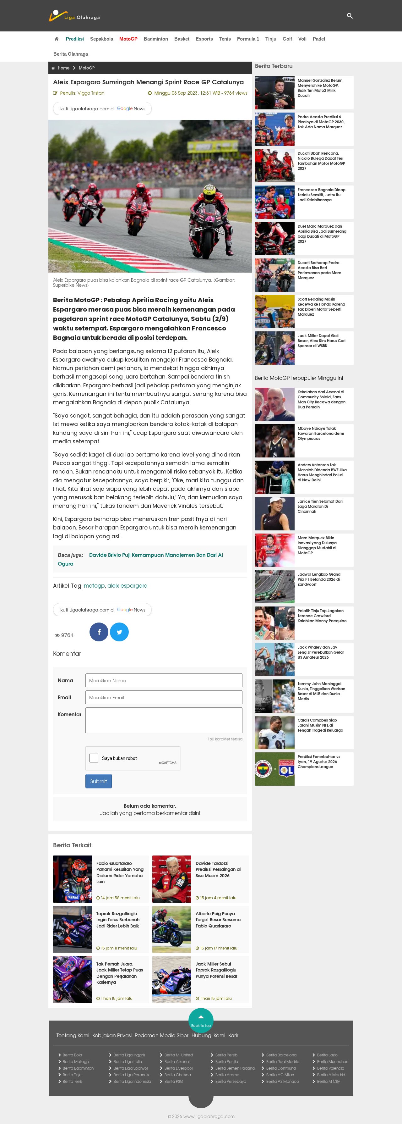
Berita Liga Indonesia (132, 1081)
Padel (319, 39)
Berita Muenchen (332, 1061)
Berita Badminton (78, 1068)
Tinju (270, 39)
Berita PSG (174, 1081)
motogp (94, 585)
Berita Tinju (72, 1074)
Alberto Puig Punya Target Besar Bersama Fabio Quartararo (218, 919)
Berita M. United (179, 1055)
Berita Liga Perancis (131, 1074)
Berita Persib (226, 1055)
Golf (287, 39)
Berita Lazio (327, 1055)
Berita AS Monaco (282, 1081)
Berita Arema (227, 1074)
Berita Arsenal (177, 1061)
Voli (302, 39)
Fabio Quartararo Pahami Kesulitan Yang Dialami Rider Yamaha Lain (120, 872)
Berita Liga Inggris (129, 1055)
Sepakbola (101, 39)
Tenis (225, 39)
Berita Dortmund (281, 1068)
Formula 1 (248, 39)
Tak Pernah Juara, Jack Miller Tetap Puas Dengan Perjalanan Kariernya (119, 973)
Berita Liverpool (179, 1068)
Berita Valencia (330, 1068)
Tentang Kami (73, 1035)
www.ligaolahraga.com (209, 1116)
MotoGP (128, 39)
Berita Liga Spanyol (131, 1068)
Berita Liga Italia (128, 1061)
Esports (204, 39)
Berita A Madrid (331, 1074)
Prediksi (75, 39)
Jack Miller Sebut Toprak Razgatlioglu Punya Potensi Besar (216, 969)
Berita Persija (226, 1061)
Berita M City (328, 1081)
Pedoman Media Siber (161, 1035)
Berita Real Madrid (282, 1061)
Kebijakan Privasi (112, 1035)
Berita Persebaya (230, 1081)
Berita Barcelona (281, 1055)
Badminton (156, 39)
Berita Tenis (72, 1081)
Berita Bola (72, 1055)
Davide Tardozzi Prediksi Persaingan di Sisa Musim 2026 (218, 869)
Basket (181, 39)
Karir (233, 1035)
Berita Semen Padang (235, 1068)
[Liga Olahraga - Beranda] (74, 15)
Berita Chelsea (178, 1074)
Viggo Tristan (91, 93)
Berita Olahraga (70, 54)
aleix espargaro (127, 585)
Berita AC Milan (280, 1074)
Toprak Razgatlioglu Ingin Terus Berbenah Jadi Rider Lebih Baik (117, 919)
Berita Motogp (76, 1061)
